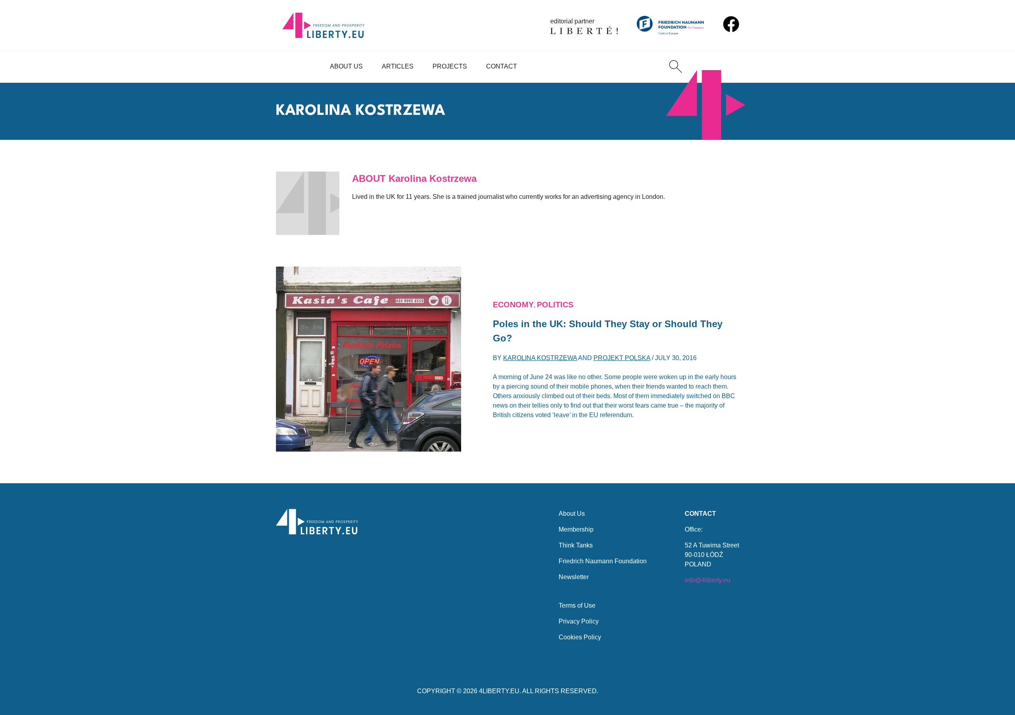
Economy (513, 304)
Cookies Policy (580, 637)
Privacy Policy (579, 621)
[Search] (675, 66)
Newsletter (574, 577)
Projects (450, 66)
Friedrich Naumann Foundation (603, 561)
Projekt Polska (622, 358)
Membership (576, 529)
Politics (555, 304)
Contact (501, 66)
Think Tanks (576, 545)
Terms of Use (577, 605)
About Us (346, 66)
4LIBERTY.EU (499, 691)
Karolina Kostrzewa (540, 358)
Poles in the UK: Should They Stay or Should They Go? (607, 330)
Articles (398, 66)
